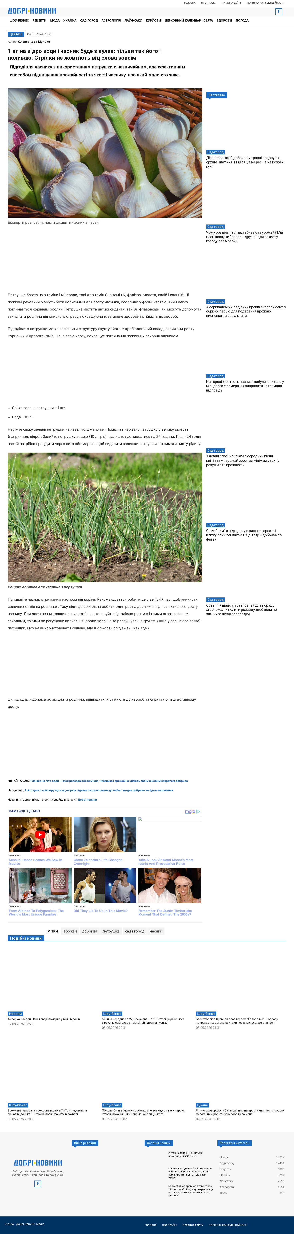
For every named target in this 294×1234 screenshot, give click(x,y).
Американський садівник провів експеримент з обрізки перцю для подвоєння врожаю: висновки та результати (246, 311)
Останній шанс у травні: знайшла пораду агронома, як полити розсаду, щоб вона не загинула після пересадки (241, 609)
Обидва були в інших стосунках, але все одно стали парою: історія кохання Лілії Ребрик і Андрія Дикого (143, 1112)
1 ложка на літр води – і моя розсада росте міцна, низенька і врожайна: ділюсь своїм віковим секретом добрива (109, 780)
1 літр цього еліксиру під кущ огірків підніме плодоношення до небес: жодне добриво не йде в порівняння (99, 790)
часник (156, 931)
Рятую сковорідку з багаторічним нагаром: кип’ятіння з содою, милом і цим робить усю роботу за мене (240, 1112)
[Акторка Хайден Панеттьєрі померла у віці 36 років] (53, 977)
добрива (89, 931)
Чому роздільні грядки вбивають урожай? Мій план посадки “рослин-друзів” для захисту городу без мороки (244, 236)
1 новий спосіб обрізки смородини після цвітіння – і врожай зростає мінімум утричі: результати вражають (242, 460)
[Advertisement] (105, 259)
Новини (15, 1014)
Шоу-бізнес (112, 1014)
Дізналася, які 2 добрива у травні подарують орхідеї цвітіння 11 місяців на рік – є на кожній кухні (245, 162)
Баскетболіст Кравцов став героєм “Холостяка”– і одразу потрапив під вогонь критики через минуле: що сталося (237, 1020)
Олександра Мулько (34, 42)
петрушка (111, 931)
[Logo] (38, 1163)
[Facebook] (278, 11)
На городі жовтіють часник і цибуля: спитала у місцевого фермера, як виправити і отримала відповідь (245, 386)
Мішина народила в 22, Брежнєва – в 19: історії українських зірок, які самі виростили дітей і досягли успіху (143, 1020)
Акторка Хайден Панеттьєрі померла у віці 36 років (44, 1019)
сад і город (134, 931)
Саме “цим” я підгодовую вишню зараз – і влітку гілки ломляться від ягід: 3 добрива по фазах (244, 535)
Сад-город (215, 152)
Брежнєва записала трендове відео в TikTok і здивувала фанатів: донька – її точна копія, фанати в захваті (47, 1112)
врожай (70, 931)
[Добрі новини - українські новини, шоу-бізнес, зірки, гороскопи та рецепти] (32, 11)
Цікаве (16, 34)
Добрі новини (87, 799)
